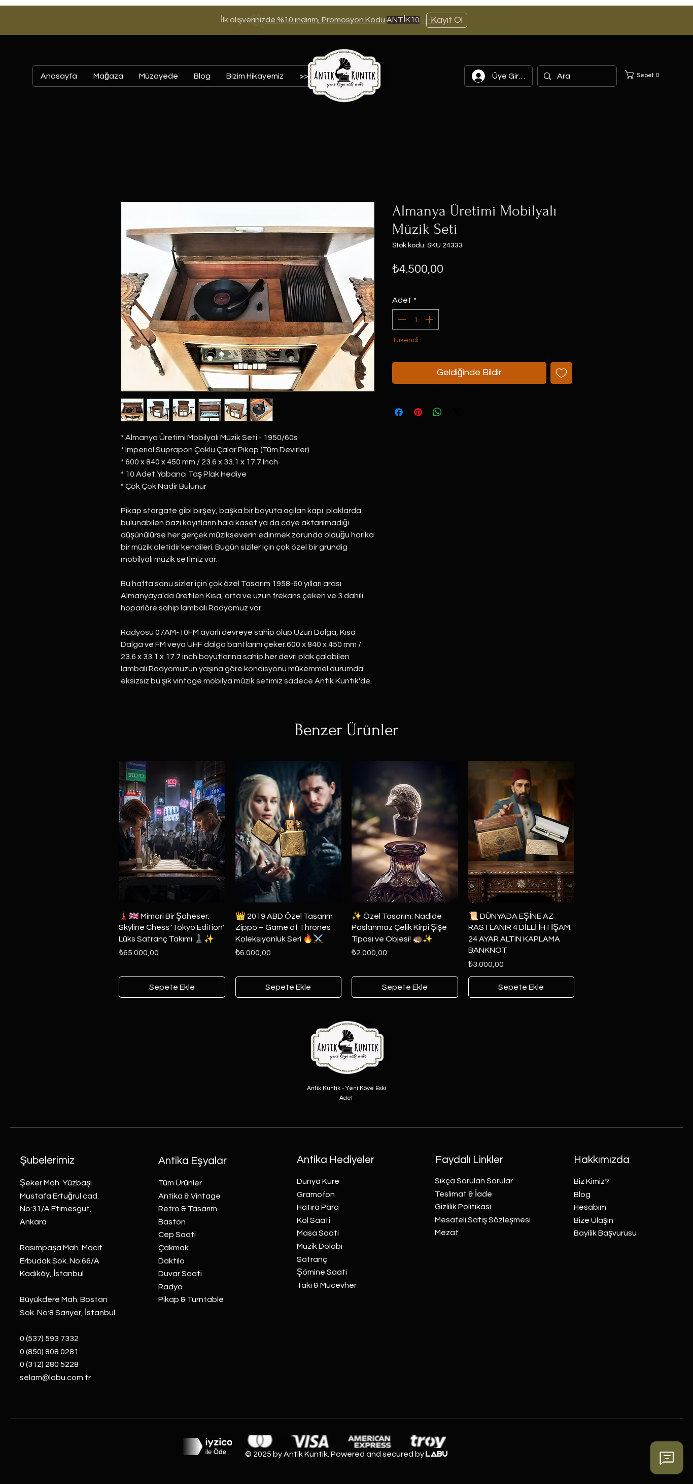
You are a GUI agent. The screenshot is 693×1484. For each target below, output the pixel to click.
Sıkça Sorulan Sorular (474, 1181)
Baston (172, 1222)
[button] (645, 74)
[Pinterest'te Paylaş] (418, 412)
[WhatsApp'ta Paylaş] (437, 412)
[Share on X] (457, 412)
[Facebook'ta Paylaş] (399, 412)
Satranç (312, 1259)
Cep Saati (177, 1234)
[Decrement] (401, 319)
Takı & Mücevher (327, 1285)
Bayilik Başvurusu (605, 1233)
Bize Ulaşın (593, 1220)
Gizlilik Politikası (463, 1207)
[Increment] (430, 319)
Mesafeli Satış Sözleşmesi (483, 1220)
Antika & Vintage (189, 1196)
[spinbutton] (415, 319)
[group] (346, 879)
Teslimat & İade (463, 1194)
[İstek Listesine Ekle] (561, 373)
